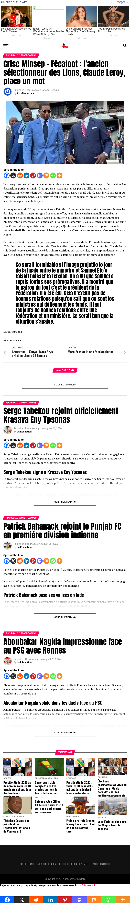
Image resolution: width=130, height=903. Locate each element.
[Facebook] (7, 175)
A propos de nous (46, 864)
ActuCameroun (25, 93)
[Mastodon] (40, 175)
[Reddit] (20, 175)
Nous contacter (101, 864)
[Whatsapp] (53, 175)
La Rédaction (24, 431)
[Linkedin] (26, 175)
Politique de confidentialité (74, 864)
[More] (59, 175)
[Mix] (46, 175)
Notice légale (27, 864)
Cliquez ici (88, 885)
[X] (13, 175)
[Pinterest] (33, 175)
